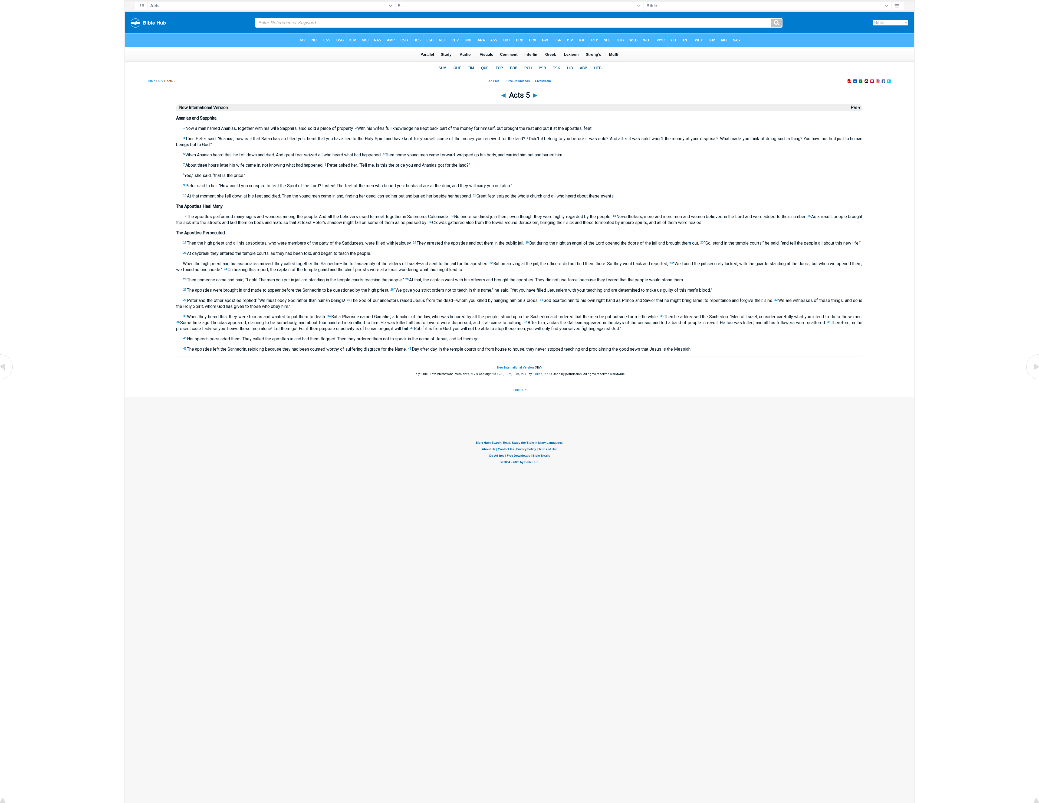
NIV (160, 81)
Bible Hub (519, 390)
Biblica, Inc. (540, 374)
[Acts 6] (1032, 378)
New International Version (515, 367)
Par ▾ (856, 107)
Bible (151, 81)
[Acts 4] (7, 378)
